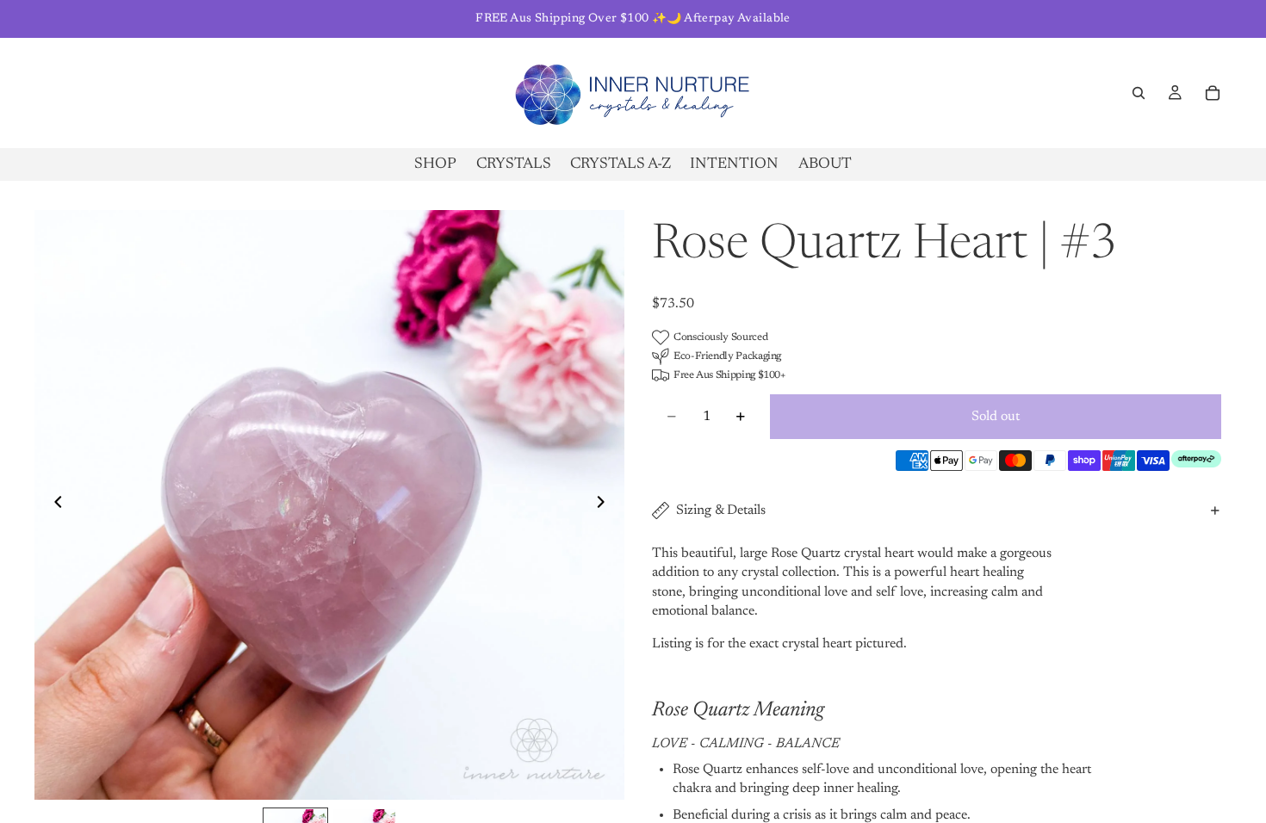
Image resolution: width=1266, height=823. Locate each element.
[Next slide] (605, 505)
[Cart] (1213, 93)
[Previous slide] (53, 505)
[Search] (1138, 93)
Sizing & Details (721, 510)
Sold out (995, 417)
